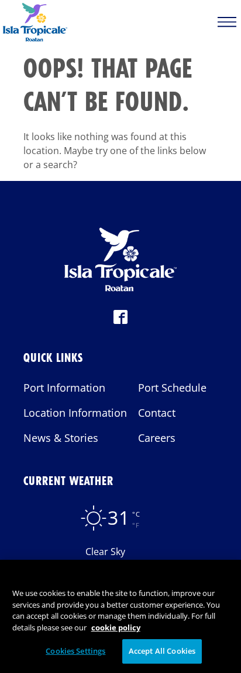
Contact (156, 413)
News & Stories (60, 438)
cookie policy (115, 627)
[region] (120, 616)
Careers (156, 438)
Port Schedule (172, 388)
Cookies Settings (75, 651)
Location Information (75, 413)
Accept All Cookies (162, 651)
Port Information (64, 388)
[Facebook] (120, 320)
